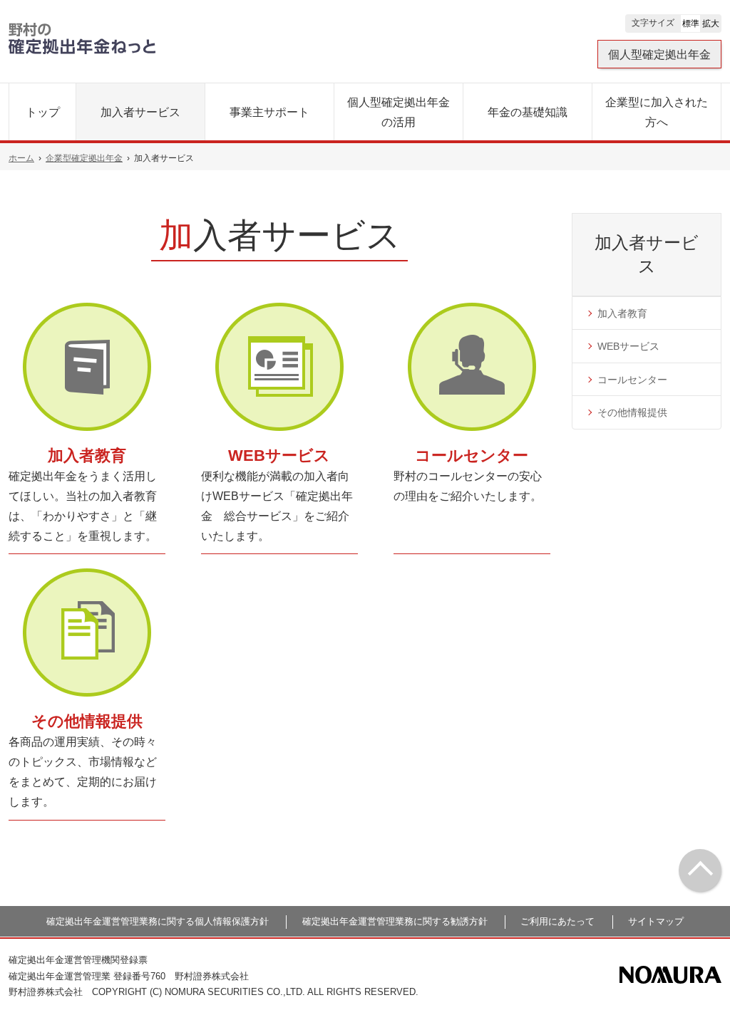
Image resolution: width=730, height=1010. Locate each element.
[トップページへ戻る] (700, 870)
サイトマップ (656, 921)
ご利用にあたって (557, 921)
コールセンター (471, 455)
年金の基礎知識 (527, 112)
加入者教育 (87, 455)
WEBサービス (279, 455)
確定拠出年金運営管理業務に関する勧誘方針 (395, 921)
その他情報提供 (87, 721)
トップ (43, 112)
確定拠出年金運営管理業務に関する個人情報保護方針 (157, 921)
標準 (690, 23)
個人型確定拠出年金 (659, 54)
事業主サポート (269, 112)
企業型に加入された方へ (656, 112)
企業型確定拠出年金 (84, 158)
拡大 (710, 23)
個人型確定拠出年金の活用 (398, 112)
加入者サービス (140, 112)
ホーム (21, 158)
